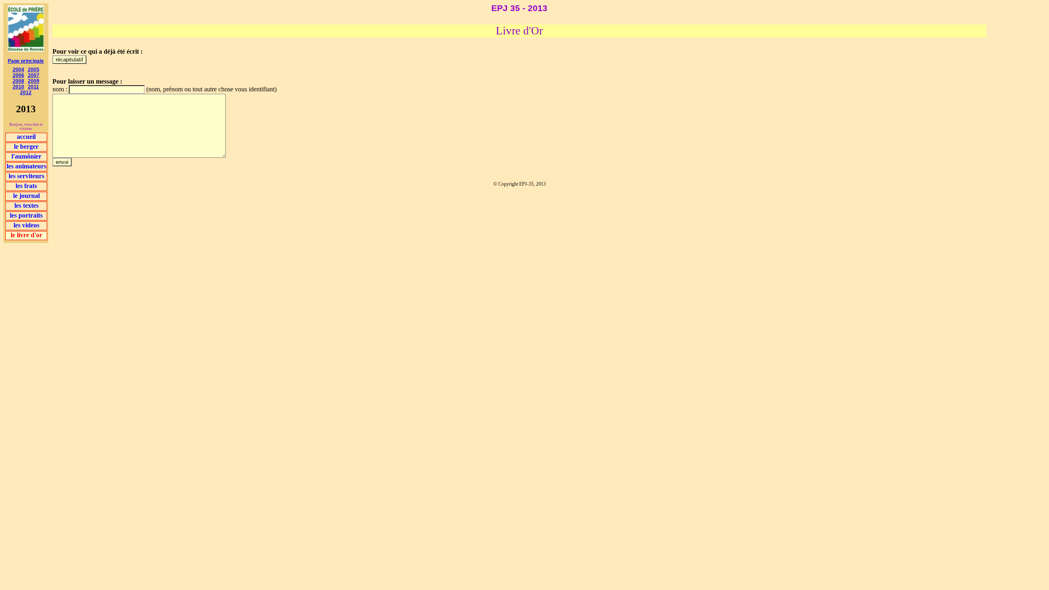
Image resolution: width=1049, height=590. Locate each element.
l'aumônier (26, 156)
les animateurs (26, 166)
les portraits (26, 215)
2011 (33, 87)
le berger (26, 146)
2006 (18, 75)
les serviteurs (26, 175)
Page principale (26, 61)
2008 (18, 81)
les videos (26, 225)
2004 (18, 70)
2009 (33, 81)
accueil (26, 136)
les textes (26, 205)
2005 (33, 70)
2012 (26, 92)
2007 (33, 75)
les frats (26, 185)
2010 (18, 87)
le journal (26, 195)
